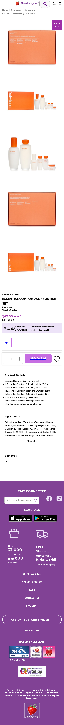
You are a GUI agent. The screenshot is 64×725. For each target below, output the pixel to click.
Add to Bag (38, 358)
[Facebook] (49, 499)
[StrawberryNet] (26, 3)
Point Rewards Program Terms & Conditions (31, 692)
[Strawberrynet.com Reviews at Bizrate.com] (19, 656)
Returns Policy (32, 582)
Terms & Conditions (43, 689)
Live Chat (32, 606)
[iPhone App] (20, 520)
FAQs (32, 590)
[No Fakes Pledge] (49, 655)
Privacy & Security (18, 689)
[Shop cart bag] (60, 3)
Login (10, 328)
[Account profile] (54, 3)
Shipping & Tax (32, 574)
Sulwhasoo (10, 294)
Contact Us (32, 598)
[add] (19, 358)
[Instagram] (59, 499)
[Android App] (45, 520)
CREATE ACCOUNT (21, 328)
